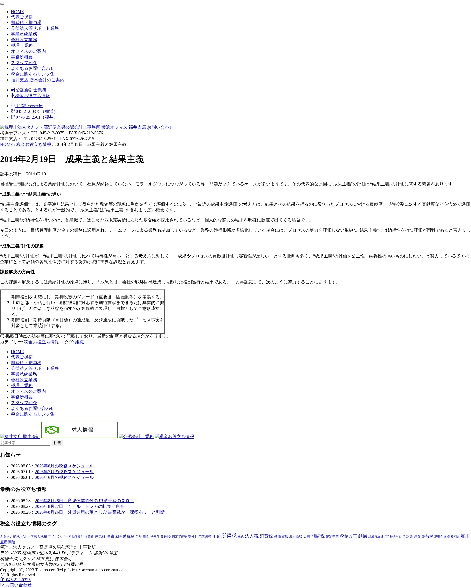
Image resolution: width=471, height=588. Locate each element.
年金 (216, 536)
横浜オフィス (114, 127)
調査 (417, 536)
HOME (17, 11)
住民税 (100, 536)
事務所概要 (22, 57)
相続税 (318, 536)
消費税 (266, 536)
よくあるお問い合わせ (33, 68)
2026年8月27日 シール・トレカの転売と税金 (79, 506)
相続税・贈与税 (26, 22)
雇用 (465, 536)
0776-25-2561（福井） (36, 117)
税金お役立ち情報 (32, 95)
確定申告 (332, 536)
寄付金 (192, 536)
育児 (402, 536)
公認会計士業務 (30, 90)
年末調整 (204, 536)
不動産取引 (76, 536)
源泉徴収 (295, 536)
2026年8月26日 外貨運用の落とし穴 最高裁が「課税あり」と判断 (100, 512)
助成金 (128, 536)
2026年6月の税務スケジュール (64, 477)
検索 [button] (57, 443)
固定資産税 (179, 536)
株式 (241, 536)
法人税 (252, 536)
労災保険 (142, 536)
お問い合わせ (29, 105)
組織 (79, 342)
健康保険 (114, 536)
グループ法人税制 (34, 536)
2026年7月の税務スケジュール (64, 471)
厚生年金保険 (160, 536)
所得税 (229, 536)
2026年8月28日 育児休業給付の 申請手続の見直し (84, 500)
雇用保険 (7, 542)
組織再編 (374, 536)
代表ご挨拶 (22, 16)
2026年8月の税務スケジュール (64, 466)
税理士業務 (22, 45)
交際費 (89, 536)
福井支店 (137, 127)
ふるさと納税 (10, 536)
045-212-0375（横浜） (36, 111)
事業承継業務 (24, 34)
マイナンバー (58, 536)
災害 (306, 536)
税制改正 (348, 536)
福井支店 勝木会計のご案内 (37, 79)
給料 (394, 536)
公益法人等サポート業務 (35, 28)
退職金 (438, 536)
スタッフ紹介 (24, 62)
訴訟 (409, 536)
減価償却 (281, 536)
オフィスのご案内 (28, 51)
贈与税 (427, 536)
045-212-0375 (18, 579)
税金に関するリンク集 (33, 74)
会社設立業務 (24, 39)
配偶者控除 (451, 536)
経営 (385, 536)
